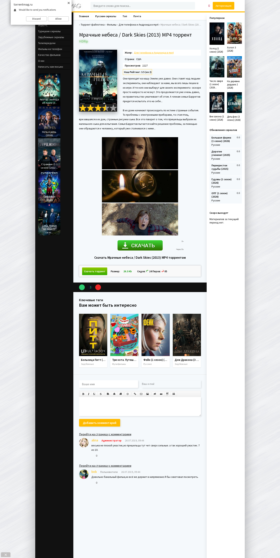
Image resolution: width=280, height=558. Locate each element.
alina (94, 440)
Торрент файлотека (93, 24)
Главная (84, 16)
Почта (137, 16)
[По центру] (114, 394)
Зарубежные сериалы (51, 37)
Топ (124, 16)
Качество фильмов (49, 55)
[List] (173, 394)
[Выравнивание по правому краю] (120, 394)
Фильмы (111, 24)
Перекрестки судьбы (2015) (219, 167)
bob (94, 471)
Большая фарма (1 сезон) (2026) (221, 139)
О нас (41, 60)
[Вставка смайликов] (128, 394)
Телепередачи (46, 43)
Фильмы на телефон (50, 49)
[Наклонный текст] (88, 394)
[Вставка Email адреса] (141, 394)
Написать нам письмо (50, 66)
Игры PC (43, 25)
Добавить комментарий (99, 423)
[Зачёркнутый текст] (101, 394)
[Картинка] (147, 394)
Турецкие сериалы (49, 31)
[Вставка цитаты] (161, 394)
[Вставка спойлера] (167, 394)
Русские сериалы (105, 16)
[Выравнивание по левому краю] (108, 394)
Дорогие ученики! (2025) (220, 153)
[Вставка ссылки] (135, 394)
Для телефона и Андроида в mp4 (138, 24)
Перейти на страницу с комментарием (105, 434)
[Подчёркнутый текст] (94, 394)
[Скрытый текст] (155, 394)
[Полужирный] (83, 394)
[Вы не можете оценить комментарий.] (92, 455)
